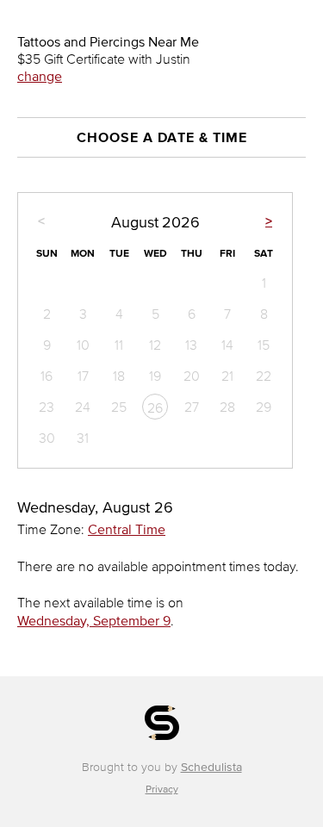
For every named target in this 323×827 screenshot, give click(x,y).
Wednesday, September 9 (94, 620)
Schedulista (211, 767)
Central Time (126, 529)
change (39, 76)
